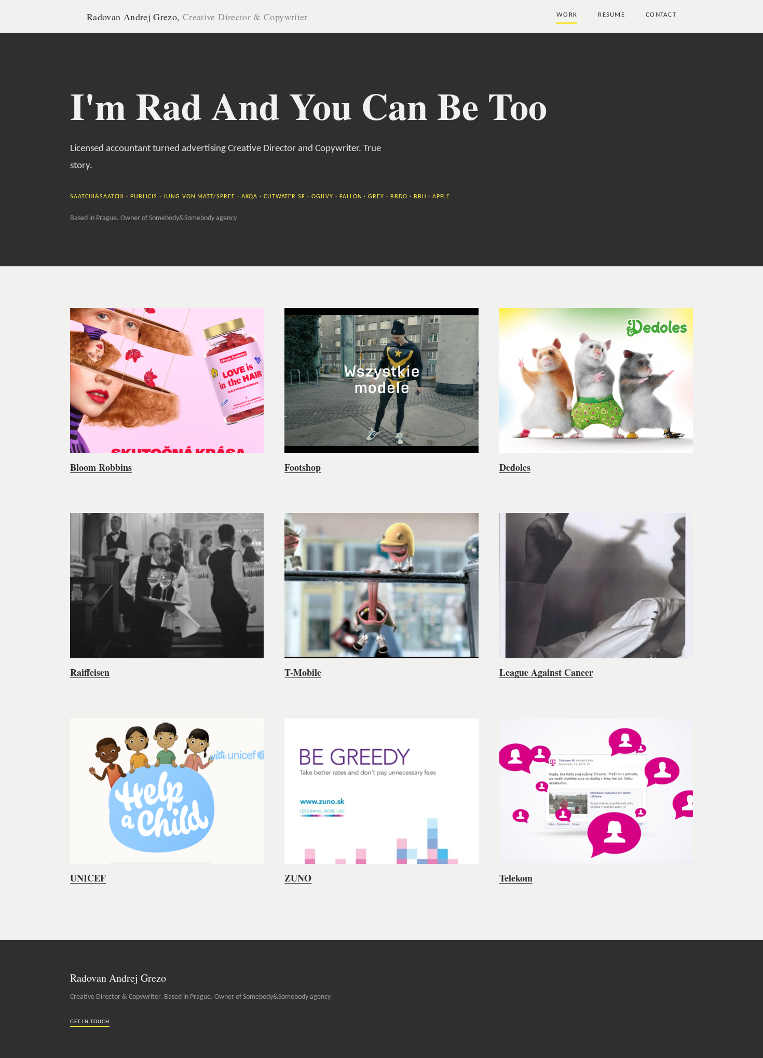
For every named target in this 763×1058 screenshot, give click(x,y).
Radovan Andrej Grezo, (197, 16)
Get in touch (90, 1022)
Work (566, 14)
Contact (661, 14)
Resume (611, 14)
